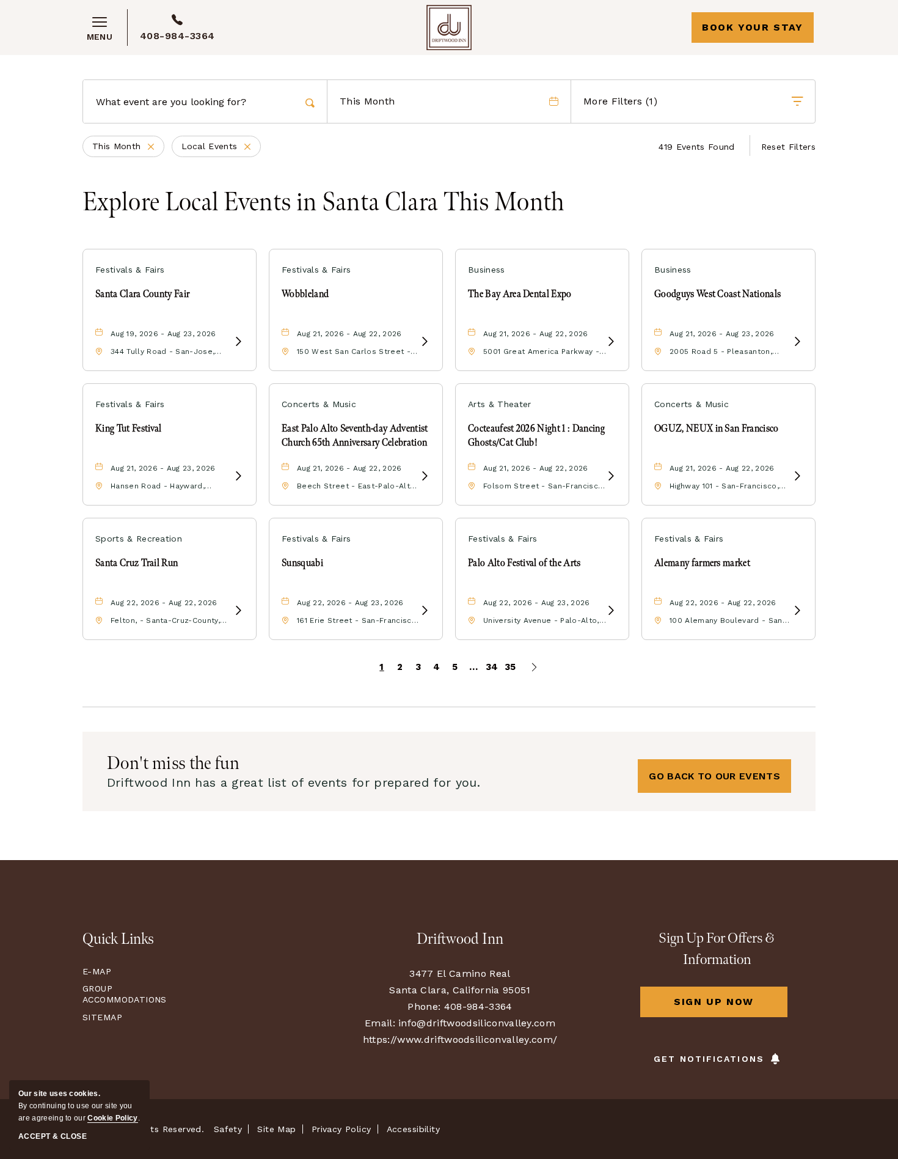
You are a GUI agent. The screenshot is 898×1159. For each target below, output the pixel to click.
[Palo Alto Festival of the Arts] (611, 611)
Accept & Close (52, 1136)
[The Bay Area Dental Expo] (611, 342)
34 (492, 666)
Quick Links (118, 939)
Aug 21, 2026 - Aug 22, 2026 (349, 333)
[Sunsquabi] (424, 611)
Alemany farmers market (702, 563)
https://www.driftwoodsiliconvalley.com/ (460, 1039)
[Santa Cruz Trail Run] (238, 611)
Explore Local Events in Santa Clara (323, 203)
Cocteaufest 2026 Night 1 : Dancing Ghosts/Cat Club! (536, 435)
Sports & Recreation (138, 538)
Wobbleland (305, 294)
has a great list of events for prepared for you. (293, 782)
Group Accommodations (121, 994)
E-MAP (96, 971)
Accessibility (413, 1129)
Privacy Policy (341, 1129)
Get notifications (709, 1059)
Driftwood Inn (460, 939)
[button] (714, 776)
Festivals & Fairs (129, 269)
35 (510, 666)
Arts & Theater (499, 404)
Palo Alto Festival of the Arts (524, 563)
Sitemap (102, 1017)
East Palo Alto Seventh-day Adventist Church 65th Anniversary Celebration (355, 435)
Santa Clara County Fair (142, 294)
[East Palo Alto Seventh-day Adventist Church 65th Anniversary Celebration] (424, 476)
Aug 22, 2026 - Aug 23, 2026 (350, 602)
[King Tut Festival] (238, 476)
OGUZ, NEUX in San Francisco (716, 429)
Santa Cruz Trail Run (136, 563)
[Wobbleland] (424, 342)
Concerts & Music (319, 404)
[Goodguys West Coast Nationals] (797, 342)
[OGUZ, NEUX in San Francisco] (797, 476)
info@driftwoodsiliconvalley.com (476, 1023)
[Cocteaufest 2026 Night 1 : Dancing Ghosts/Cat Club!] (611, 476)
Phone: (423, 1006)
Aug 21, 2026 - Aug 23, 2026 (722, 333)
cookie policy (112, 1118)
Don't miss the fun (173, 763)
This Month (128, 147)
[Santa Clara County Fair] (238, 342)
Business (486, 269)
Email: (380, 1023)
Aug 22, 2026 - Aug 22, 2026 (164, 602)
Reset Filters (788, 147)
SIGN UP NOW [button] (730, 1006)
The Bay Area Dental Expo (520, 294)
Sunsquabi (302, 563)
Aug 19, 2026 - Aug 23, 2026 (163, 333)
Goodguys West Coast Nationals (717, 294)
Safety (228, 1129)
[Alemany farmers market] (797, 611)
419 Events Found (696, 147)
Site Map (276, 1129)
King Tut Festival (128, 429)
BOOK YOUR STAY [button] (752, 27)
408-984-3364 (177, 36)
